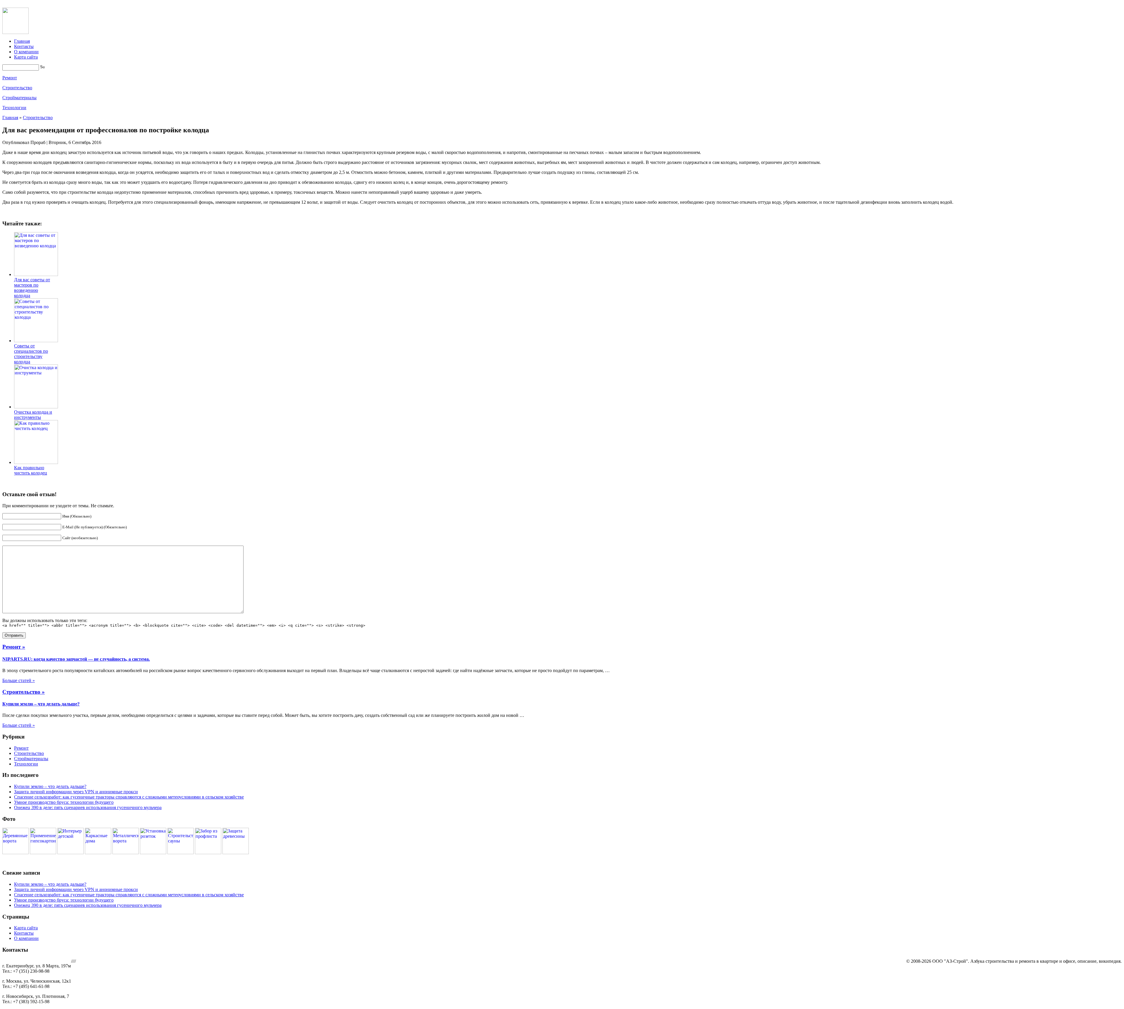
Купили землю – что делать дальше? (41, 703)
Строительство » (23, 692)
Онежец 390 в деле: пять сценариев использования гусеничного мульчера (88, 807)
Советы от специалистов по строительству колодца (31, 353)
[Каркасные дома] (98, 852)
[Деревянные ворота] (15, 852)
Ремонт (9, 77)
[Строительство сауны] (180, 852)
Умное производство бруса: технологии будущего (64, 802)
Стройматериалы (19, 97)
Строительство (17, 87)
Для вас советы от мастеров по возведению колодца (32, 287)
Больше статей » (18, 680)
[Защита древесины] (235, 852)
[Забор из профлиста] (208, 852)
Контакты (24, 46)
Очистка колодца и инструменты (33, 415)
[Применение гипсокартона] (43, 852)
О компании (26, 51)
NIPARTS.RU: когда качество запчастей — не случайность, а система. (76, 659)
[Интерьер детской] (70, 852)
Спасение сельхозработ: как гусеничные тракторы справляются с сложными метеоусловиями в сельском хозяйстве (129, 796)
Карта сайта (26, 56)
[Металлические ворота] (125, 852)
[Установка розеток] (153, 852)
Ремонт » (13, 647)
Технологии (14, 107)
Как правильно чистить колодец (30, 470)
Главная (22, 41)
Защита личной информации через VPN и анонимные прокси (76, 791)
